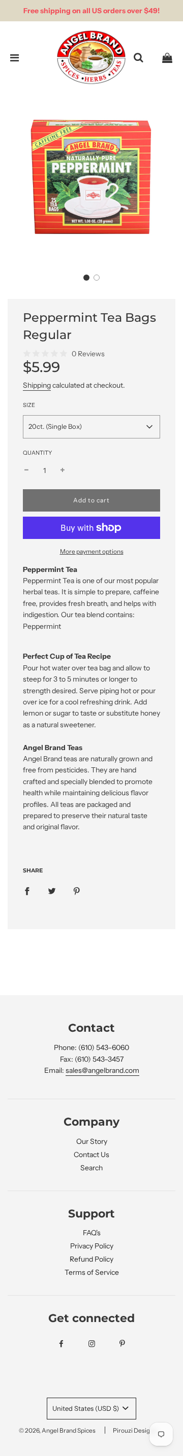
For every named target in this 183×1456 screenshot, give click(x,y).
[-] (26, 470)
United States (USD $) (86, 1408)
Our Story (91, 1141)
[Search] (138, 58)
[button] (86, 278)
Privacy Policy (91, 1245)
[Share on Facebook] (27, 890)
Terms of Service (92, 1272)
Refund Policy (91, 1259)
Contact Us (91, 1154)
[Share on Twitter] (52, 890)
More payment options (92, 551)
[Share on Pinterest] (76, 890)
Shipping (37, 385)
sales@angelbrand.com (102, 1070)
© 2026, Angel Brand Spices (57, 1430)
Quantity (37, 452)
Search (91, 1167)
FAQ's (92, 1232)
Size (29, 405)
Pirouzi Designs (135, 1430)
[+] (62, 470)
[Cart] (167, 58)
